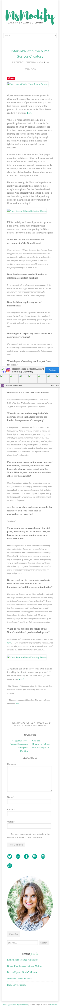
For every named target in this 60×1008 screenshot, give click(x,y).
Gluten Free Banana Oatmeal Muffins (24, 965)
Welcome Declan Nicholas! (20, 978)
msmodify (19, 62)
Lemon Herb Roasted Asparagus (22, 959)
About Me (13, 934)
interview (27, 726)
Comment (11, 763)
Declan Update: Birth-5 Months (22, 972)
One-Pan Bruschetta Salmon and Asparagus (41, 744)
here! (9, 642)
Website (10, 821)
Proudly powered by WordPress (15, 1004)
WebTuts (53, 1004)
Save (12, 78)
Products (41, 723)
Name (10, 797)
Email (11, 809)
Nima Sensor (39, 726)
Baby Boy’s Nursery (16, 984)
